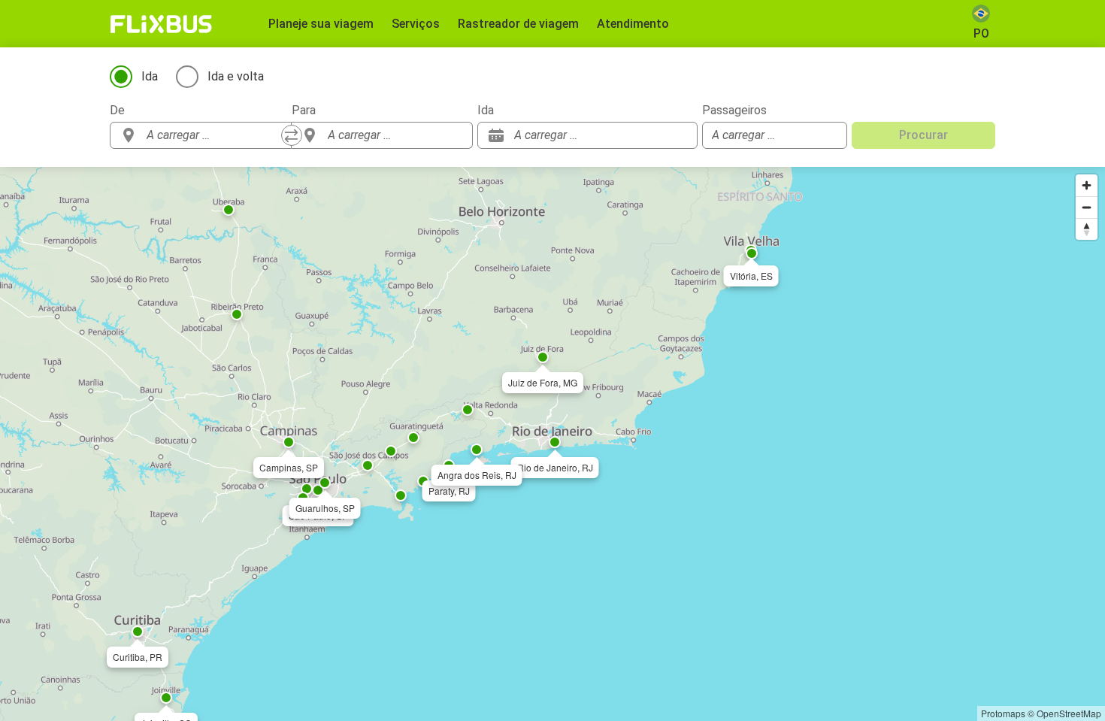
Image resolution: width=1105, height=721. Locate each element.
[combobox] (214, 135)
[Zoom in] (1086, 185)
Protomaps (1003, 713)
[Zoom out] (1086, 207)
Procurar (923, 135)
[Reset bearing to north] (1086, 229)
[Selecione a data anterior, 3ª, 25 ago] (656, 135)
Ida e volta (235, 76)
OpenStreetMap (1069, 713)
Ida (149, 76)
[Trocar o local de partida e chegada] (291, 135)
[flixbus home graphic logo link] (161, 24)
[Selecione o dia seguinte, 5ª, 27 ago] (679, 135)
